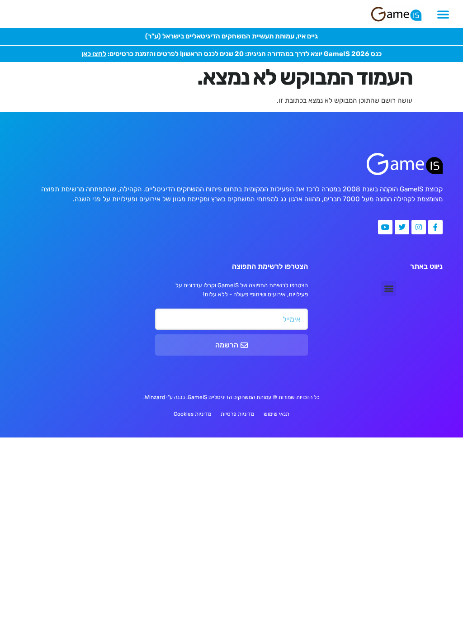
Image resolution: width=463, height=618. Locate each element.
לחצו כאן (93, 54)
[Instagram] (418, 227)
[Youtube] (385, 227)
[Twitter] (402, 227)
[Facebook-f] (435, 227)
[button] (443, 14)
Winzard (155, 397)
